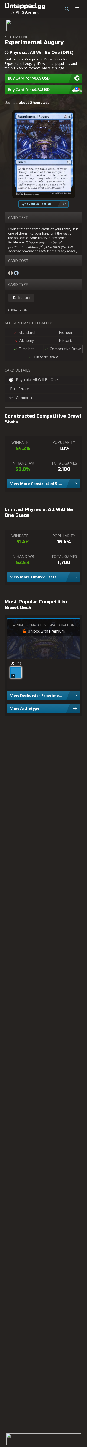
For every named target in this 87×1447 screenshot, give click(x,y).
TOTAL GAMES (64, 463)
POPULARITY (63, 442)
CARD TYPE (18, 284)
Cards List (18, 37)
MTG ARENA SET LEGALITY (28, 323)
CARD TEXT (18, 217)
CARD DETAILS (17, 370)
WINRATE (19, 442)
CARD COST (18, 260)
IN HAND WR (22, 463)
